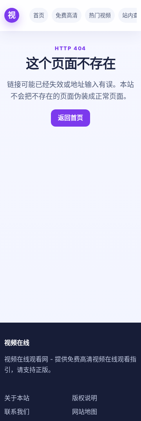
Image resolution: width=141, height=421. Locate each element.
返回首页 (70, 118)
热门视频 (100, 15)
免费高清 (67, 15)
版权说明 (84, 398)
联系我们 (16, 412)
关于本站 (16, 398)
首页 (38, 15)
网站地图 (84, 412)
